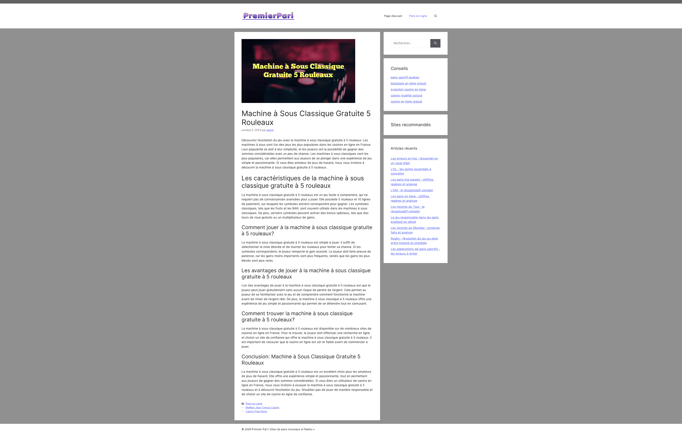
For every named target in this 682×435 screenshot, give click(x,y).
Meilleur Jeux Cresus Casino (262, 407)
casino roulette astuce (406, 95)
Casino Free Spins (256, 411)
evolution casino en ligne (408, 89)
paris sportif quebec (405, 77)
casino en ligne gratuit (406, 101)
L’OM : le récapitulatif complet (412, 190)
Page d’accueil (393, 16)
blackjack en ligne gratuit (408, 83)
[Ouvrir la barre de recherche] (435, 16)
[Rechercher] (435, 43)
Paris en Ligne (418, 16)
